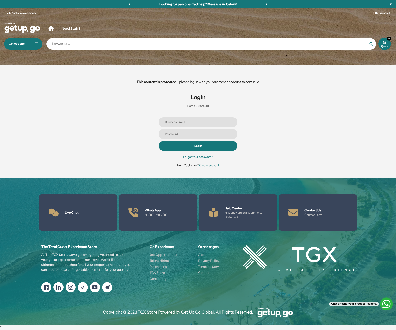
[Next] (266, 4)
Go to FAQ (231, 217)
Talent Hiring (159, 261)
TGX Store (157, 273)
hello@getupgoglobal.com (21, 12)
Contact (204, 273)
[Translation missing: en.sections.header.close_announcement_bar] (391, 4)
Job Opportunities (163, 255)
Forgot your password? (198, 157)
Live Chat (72, 212)
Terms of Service (210, 267)
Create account (209, 165)
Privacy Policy (208, 261)
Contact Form (313, 215)
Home (191, 106)
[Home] (51, 28)
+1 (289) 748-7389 (156, 215)
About (203, 255)
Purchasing (158, 267)
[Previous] (130, 4)
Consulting (158, 278)
